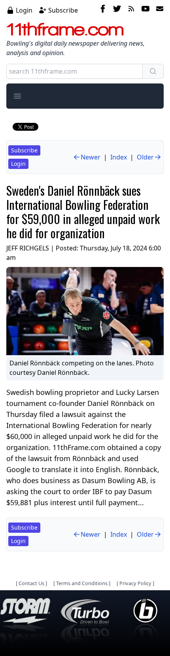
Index (118, 157)
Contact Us (31, 583)
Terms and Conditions (82, 583)
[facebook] (103, 10)
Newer (90, 157)
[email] (158, 10)
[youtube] (145, 10)
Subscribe (63, 10)
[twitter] (117, 10)
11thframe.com (65, 29)
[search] (153, 71)
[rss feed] (131, 10)
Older (145, 157)
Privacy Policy (135, 583)
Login (24, 10)
